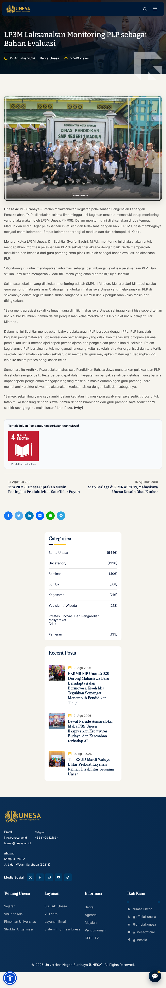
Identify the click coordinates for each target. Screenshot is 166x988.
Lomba (54, 584)
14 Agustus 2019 (19, 482)
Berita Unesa (49, 58)
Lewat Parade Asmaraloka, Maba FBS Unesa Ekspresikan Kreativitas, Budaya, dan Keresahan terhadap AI (90, 731)
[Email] (40, 515)
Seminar (55, 574)
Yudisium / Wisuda (63, 606)
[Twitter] (19, 515)
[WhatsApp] (50, 515)
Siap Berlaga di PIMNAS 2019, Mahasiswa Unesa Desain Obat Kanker (123, 489)
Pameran (55, 634)
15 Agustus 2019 (146, 482)
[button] (10, 978)
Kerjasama (56, 595)
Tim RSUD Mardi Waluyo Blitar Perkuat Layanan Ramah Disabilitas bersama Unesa (91, 767)
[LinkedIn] (29, 515)
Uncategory (57, 563)
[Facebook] (8, 515)
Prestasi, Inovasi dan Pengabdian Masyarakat (74, 618)
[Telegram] (61, 515)
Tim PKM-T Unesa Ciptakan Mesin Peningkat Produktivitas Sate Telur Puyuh (44, 489)
